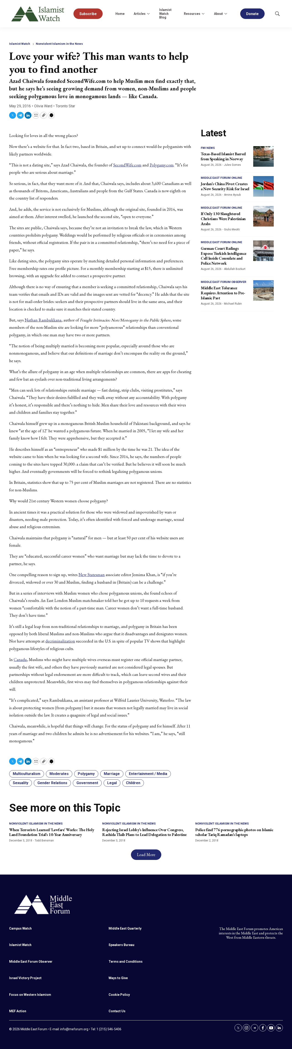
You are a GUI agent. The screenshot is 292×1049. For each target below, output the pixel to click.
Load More (146, 854)
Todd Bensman (44, 840)
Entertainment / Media (148, 774)
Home (120, 14)
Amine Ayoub (232, 194)
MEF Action (17, 1011)
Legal (112, 783)
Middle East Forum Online (221, 177)
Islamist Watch (19, 43)
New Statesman (91, 574)
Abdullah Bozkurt (234, 269)
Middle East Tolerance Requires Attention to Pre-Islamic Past (223, 292)
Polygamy (86, 774)
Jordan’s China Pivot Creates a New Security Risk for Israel (225, 186)
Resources (192, 14)
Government (87, 783)
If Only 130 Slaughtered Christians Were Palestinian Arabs (223, 218)
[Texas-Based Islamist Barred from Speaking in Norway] (263, 156)
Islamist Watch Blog (165, 13)
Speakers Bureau (121, 945)
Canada (20, 659)
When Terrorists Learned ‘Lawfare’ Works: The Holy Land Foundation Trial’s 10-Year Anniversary (51, 832)
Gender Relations (52, 783)
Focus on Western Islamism (30, 994)
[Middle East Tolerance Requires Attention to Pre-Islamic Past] (263, 290)
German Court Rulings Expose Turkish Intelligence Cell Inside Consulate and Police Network (223, 256)
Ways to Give (118, 978)
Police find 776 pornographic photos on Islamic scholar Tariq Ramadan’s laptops (234, 832)
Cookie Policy (119, 994)
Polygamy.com (162, 165)
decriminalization (60, 641)
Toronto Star (65, 106)
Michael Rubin (233, 303)
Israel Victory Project (25, 978)
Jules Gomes (232, 164)
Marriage (112, 774)
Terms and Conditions (126, 961)
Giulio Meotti (232, 229)
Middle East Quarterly (125, 928)
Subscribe (88, 14)
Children (133, 783)
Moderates (59, 774)
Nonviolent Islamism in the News (59, 43)
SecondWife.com (127, 165)
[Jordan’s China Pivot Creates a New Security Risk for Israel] (263, 186)
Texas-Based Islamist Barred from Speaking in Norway (223, 156)
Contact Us (117, 1011)
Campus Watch (20, 928)
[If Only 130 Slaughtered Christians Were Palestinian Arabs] (263, 216)
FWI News (208, 148)
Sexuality (20, 783)
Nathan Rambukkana (43, 320)
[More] (148, 14)
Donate (252, 14)
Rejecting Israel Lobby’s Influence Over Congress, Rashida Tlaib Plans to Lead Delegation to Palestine (144, 832)
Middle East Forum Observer (223, 282)
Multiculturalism (26, 774)
